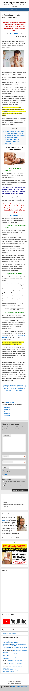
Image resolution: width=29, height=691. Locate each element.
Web (4, 467)
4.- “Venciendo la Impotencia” (12, 139)
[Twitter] (15, 677)
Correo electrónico (7, 461)
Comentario (6, 435)
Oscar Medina (6, 657)
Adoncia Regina (6, 641)
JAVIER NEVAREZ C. (8, 670)
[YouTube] (18, 677)
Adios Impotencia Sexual (14, 2)
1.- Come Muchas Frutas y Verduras (14, 133)
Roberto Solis (10, 402)
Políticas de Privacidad (17, 681)
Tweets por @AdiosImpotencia (9, 633)
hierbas (16, 296)
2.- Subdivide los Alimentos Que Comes (15, 135)
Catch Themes (18, 683)
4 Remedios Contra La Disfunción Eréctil (13, 131)
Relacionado (8, 143)
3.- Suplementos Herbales (11, 137)
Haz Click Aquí (14, 33)
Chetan (13, 686)
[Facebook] (11, 677)
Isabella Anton (6, 644)
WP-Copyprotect (22, 686)
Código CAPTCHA (6, 479)
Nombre (5, 456)
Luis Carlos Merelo (7, 647)
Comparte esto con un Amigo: (12, 141)
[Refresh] (5, 474)
